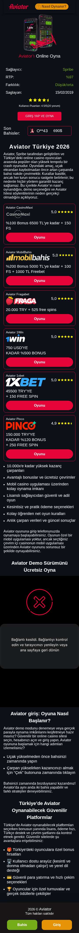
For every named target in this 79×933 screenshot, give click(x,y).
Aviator (45, 909)
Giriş (57, 925)
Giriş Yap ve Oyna (39, 116)
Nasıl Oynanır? (54, 6)
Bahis (22, 925)
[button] (71, 908)
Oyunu (39, 237)
